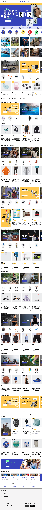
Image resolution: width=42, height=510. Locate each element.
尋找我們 (5, 486)
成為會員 (33, 486)
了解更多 (24, 486)
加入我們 (14, 486)
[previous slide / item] (2, 16)
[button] (20, 25)
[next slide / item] (40, 16)
